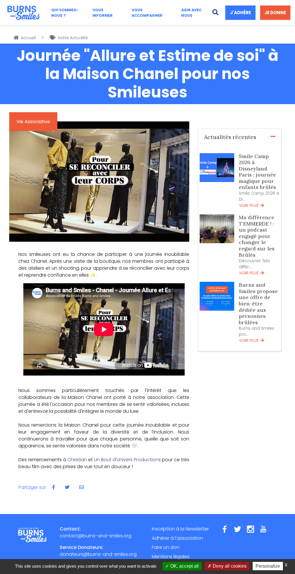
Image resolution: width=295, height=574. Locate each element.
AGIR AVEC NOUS (191, 12)
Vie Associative (33, 121)
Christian (77, 459)
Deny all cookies (229, 566)
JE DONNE (275, 13)
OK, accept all (184, 566)
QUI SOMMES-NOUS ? (65, 12)
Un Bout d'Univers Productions (127, 459)
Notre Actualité (72, 38)
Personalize (268, 566)
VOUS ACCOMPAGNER (147, 12)
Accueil (28, 38)
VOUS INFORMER (102, 12)
